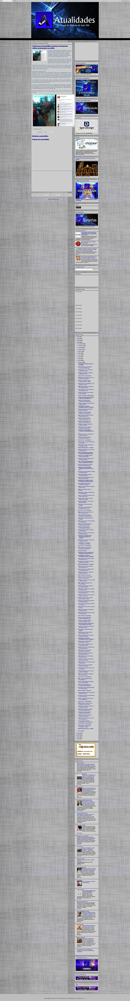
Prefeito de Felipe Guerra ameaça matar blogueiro (85, 393)
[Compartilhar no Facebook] (54, 132)
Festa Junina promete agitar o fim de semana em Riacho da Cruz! (89, 257)
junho (79, 354)
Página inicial (52, 194)
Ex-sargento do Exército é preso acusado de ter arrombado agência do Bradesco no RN (86, 249)
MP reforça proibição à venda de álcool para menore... (85, 586)
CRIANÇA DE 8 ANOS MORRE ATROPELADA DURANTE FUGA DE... (85, 468)
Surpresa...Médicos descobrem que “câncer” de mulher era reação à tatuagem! (88, 926)
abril (79, 358)
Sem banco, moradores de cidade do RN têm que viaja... (85, 562)
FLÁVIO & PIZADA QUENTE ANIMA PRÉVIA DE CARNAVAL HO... (86, 398)
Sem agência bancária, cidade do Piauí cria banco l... (85, 573)
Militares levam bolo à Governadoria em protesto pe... (86, 521)
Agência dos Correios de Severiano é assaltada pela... (86, 493)
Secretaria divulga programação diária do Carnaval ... (85, 410)
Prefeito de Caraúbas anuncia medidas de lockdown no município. (88, 849)
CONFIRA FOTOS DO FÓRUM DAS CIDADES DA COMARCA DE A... (86, 553)
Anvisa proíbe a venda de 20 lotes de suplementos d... (86, 390)
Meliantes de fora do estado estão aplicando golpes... (86, 533)
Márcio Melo (80, 787)
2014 (78, 342)
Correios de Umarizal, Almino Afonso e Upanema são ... (84, 621)
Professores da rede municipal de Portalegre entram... (86, 445)
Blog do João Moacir (82, 773)
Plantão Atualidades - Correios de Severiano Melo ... (86, 502)
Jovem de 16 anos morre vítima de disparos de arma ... (86, 627)
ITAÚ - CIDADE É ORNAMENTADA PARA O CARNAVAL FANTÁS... (85, 462)
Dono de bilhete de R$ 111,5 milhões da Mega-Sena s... (84, 618)
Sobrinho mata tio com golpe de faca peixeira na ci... (85, 567)
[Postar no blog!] (51, 132)
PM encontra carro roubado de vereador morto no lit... (85, 508)
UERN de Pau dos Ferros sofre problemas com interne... (85, 703)
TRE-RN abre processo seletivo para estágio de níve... (85, 633)
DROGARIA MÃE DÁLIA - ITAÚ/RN (85, 447)
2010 (78, 738)
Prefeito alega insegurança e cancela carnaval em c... (84, 437)
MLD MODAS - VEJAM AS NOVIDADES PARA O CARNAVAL (86, 407)
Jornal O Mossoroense (82, 813)
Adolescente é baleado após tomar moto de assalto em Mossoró (88, 939)
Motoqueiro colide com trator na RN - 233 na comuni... (86, 580)
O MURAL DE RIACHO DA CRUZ (84, 800)
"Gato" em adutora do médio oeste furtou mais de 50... (86, 496)
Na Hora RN (79, 846)
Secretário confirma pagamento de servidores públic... (86, 459)
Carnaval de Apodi (82, 550)
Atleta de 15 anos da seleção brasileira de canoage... (84, 650)
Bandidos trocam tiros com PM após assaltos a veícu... (85, 598)
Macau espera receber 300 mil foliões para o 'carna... (85, 642)
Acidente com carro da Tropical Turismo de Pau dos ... (85, 665)
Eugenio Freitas (80, 858)
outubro (80, 347)
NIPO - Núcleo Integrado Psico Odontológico (85, 583)
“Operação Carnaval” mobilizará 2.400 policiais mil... (85, 373)
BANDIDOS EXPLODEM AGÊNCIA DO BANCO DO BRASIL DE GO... (86, 481)
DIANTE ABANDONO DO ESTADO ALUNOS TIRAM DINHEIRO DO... (86, 453)
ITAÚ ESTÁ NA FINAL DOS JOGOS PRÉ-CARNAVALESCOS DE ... (86, 624)
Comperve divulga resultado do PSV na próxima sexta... (86, 472)
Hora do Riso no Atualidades (84, 375)
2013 (78, 733)
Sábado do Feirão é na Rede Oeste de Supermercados (86, 648)
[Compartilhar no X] (52, 132)
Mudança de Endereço (82, 902)
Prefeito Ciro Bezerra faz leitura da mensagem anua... (86, 610)
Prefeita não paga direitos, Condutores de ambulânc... (85, 401)
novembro (80, 345)
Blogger (84, 998)
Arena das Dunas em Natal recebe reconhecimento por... (86, 570)
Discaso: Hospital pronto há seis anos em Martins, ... (85, 699)
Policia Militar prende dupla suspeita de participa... (84, 484)
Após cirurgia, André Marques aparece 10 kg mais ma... (85, 524)
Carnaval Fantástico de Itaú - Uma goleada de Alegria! (86, 671)
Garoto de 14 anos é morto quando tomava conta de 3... (86, 595)
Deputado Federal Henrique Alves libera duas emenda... (86, 478)
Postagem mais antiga (66, 194)
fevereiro (80, 362)
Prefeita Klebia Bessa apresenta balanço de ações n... (85, 653)
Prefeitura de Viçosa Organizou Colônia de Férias (85, 424)
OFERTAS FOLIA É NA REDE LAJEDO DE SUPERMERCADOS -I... (86, 431)
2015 (78, 340)
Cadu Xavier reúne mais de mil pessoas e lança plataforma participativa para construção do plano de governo (85, 815)
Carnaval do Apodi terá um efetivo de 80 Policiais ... (86, 530)
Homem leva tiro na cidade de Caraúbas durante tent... (85, 427)
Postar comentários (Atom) (53, 199)
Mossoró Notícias (81, 937)
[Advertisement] (51, 181)
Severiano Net (80, 924)
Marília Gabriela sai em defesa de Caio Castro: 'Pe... (85, 656)
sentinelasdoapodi (81, 867)
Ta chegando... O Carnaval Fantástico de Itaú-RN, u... (84, 543)
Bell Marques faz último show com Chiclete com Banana (86, 378)
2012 (78, 735)
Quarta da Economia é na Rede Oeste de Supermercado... (85, 465)
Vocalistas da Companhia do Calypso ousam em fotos (84, 413)
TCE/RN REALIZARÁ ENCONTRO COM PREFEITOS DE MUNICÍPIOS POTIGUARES (89, 234)
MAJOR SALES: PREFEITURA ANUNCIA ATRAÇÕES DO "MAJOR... (84, 537)
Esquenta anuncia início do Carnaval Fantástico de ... (84, 418)
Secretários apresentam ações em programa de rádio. (86, 706)
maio (79, 356)
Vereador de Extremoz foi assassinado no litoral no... (85, 527)
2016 (78, 338)
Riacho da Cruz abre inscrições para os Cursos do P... (85, 577)
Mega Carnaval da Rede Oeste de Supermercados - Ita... (85, 416)
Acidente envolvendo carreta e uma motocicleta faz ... (86, 450)
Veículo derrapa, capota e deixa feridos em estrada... (85, 499)
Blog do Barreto (80, 763)
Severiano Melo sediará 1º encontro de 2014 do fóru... (86, 693)
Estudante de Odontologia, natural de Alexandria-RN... (86, 601)
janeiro (80, 731)
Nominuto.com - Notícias (82, 836)
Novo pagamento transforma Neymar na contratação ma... (85, 515)
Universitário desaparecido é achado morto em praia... (84, 712)
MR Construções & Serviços (84, 575)
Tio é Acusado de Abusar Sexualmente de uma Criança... (85, 721)
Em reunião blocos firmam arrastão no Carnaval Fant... (86, 688)
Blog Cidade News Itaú (82, 901)
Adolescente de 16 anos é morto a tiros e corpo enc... (86, 718)
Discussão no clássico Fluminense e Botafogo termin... (86, 540)
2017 (78, 336)
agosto (80, 351)
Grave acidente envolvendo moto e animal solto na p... (86, 559)
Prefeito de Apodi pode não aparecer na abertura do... (84, 422)
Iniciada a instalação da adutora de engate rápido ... (86, 404)
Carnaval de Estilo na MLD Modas (86, 395)
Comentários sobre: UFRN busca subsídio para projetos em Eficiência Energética (85, 950)
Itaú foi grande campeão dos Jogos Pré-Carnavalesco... (86, 592)
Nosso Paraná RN (81, 825)
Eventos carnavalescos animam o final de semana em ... (86, 636)
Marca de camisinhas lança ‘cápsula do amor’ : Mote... (84, 381)
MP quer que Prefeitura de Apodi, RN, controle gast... (85, 674)
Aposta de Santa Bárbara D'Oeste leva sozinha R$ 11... (85, 682)
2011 (78, 737)
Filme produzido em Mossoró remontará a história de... (84, 548)
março (79, 360)
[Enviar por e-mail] (50, 132)
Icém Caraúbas (80, 889)
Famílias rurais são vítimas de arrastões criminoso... (85, 715)
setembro (80, 349)
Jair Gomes (79, 880)
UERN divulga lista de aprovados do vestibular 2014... (85, 387)
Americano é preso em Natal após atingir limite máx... (86, 435)
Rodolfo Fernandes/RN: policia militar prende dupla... (85, 456)
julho (79, 353)
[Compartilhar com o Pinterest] (55, 132)
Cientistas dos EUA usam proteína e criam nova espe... (86, 696)
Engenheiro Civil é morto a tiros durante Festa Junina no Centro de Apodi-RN (89, 869)
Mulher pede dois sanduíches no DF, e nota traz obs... (85, 512)
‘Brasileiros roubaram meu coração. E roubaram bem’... (86, 589)
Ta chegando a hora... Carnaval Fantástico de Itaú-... (85, 370)
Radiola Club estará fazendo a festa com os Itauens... (86, 613)
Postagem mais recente (38, 194)
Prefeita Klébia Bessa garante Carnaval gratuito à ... (85, 475)
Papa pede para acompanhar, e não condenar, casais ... (86, 384)
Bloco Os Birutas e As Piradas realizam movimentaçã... (85, 367)
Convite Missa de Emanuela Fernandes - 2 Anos (84, 726)
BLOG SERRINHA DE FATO (83, 911)
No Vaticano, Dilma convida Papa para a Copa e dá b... (85, 659)
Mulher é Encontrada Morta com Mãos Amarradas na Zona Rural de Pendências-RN (89, 789)
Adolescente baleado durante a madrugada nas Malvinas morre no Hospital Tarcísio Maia (89, 913)
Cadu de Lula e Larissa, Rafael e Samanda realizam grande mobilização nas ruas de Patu (86, 765)
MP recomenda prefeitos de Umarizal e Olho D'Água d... (85, 685)
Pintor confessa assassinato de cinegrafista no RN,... (85, 645)
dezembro (80, 343)
